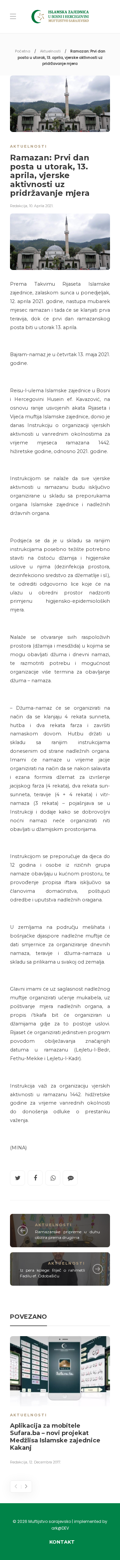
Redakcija (18, 205)
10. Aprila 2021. (41, 205)
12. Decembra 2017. (45, 1462)
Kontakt (62, 1542)
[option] (60, 1401)
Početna (22, 51)
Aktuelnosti (50, 51)
